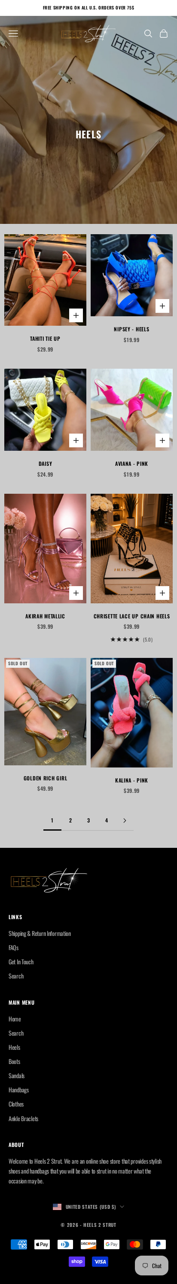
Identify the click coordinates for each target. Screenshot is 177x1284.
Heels (14, 1047)
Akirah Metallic (45, 616)
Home (15, 1018)
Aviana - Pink (131, 463)
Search (16, 975)
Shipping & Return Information (40, 933)
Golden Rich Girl (45, 778)
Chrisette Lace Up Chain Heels (132, 616)
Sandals (16, 1075)
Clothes (16, 1103)
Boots (14, 1061)
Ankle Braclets (23, 1118)
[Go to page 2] (125, 820)
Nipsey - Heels (131, 329)
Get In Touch (21, 961)
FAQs (13, 947)
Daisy (45, 463)
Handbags (19, 1089)
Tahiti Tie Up (45, 338)
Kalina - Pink (131, 780)
